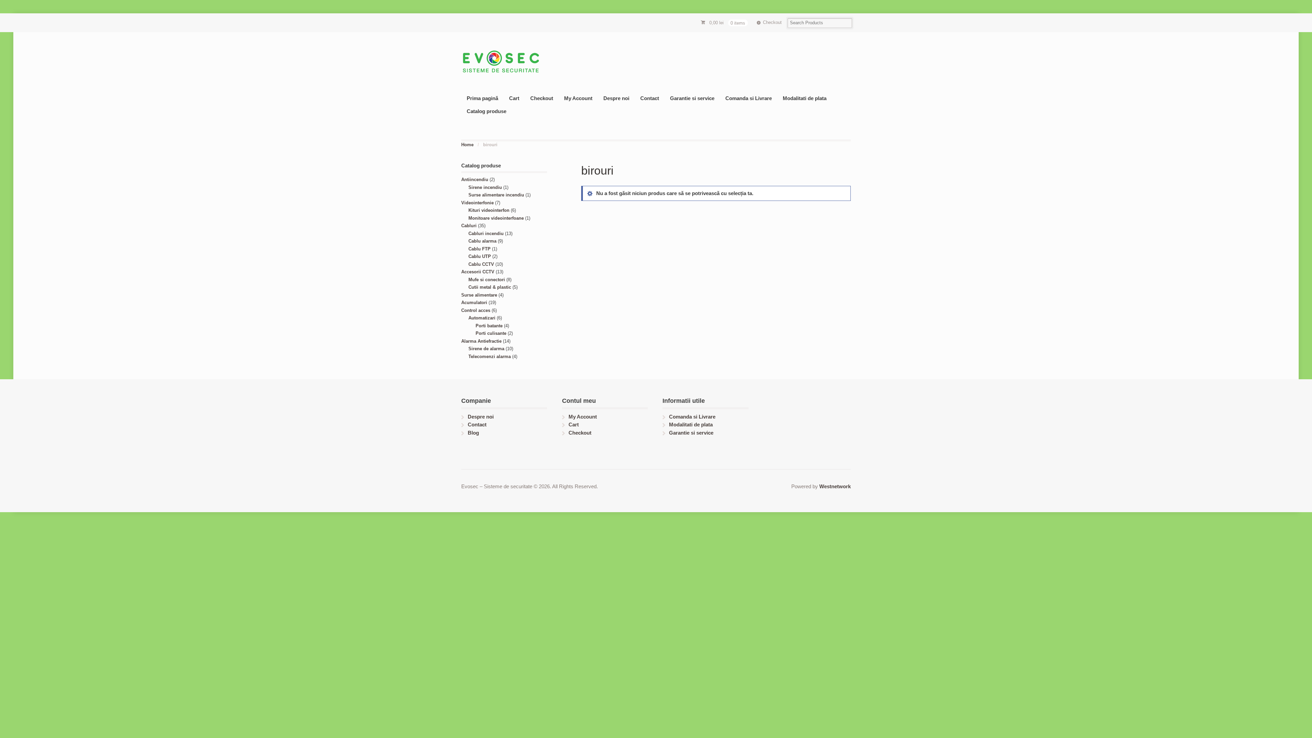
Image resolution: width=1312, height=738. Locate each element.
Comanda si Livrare (748, 98)
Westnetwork (835, 486)
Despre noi (616, 98)
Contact (649, 98)
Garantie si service (692, 98)
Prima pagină (482, 98)
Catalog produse (486, 111)
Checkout (772, 22)
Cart (514, 98)
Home (467, 144)
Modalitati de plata (804, 98)
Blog (473, 433)
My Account (578, 98)
